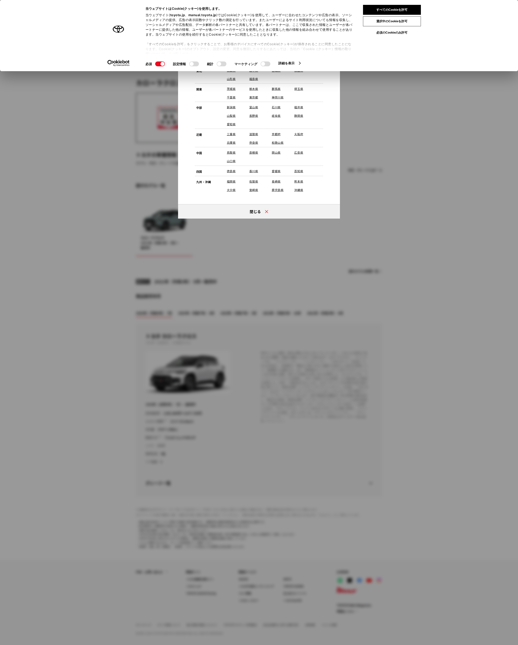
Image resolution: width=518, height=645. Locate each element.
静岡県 (298, 116)
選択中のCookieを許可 (392, 21)
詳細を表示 (286, 63)
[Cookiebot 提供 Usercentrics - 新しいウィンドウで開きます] (118, 63)
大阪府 (298, 134)
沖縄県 (298, 190)
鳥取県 (231, 152)
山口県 (231, 161)
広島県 (298, 152)
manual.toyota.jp (202, 15)
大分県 (231, 190)
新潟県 (231, 107)
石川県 (276, 107)
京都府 (276, 134)
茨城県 (231, 89)
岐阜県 (276, 116)
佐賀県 (253, 181)
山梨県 (231, 116)
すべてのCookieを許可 (392, 9)
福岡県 (231, 181)
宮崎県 (253, 190)
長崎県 (276, 181)
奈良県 (253, 143)
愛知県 (231, 124)
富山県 (253, 107)
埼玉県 (298, 89)
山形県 (231, 79)
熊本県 (298, 181)
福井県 (298, 107)
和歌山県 (278, 143)
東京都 (253, 97)
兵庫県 (231, 143)
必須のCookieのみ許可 (392, 32)
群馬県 (276, 89)
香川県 (253, 171)
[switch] (194, 63)
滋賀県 (253, 134)
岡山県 (276, 152)
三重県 (231, 134)
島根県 (253, 152)
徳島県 (231, 171)
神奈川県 (278, 97)
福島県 (253, 79)
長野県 (253, 116)
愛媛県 (276, 171)
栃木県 (253, 89)
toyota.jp (177, 15)
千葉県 (231, 97)
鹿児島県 (278, 190)
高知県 (298, 171)
